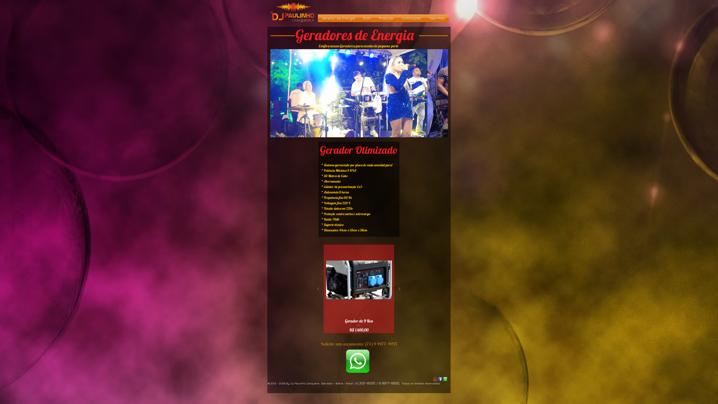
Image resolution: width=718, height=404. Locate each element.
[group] (359, 288)
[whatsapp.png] (358, 361)
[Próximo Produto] (399, 289)
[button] (359, 93)
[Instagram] (435, 379)
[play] (442, 132)
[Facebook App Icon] (440, 379)
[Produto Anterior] (318, 289)
